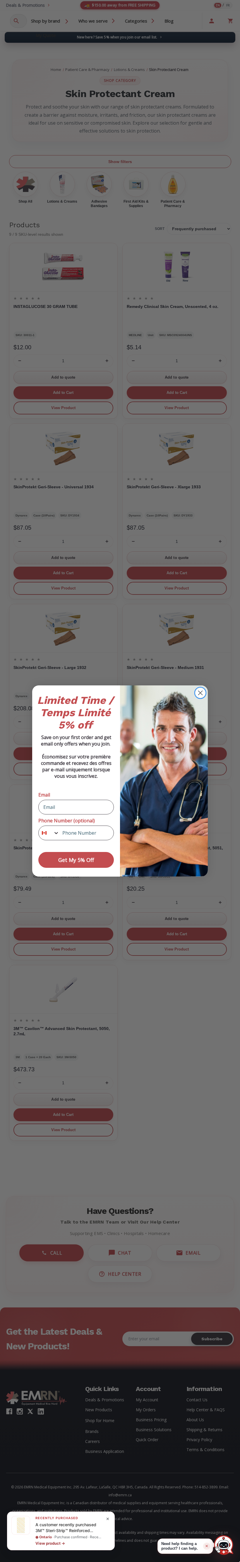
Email (44, 795)
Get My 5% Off (76, 859)
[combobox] (49, 833)
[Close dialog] (200, 693)
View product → (50, 1543)
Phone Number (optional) (66, 820)
